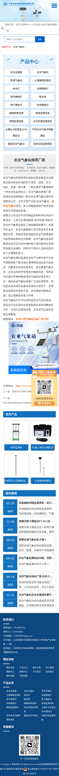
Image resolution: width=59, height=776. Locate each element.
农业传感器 (16, 72)
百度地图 (24, 676)
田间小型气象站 (17, 167)
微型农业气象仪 (16, 144)
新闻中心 (25, 24)
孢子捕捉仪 (16, 105)
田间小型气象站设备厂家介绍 (32, 319)
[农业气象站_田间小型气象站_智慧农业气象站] (18, 4)
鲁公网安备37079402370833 (40, 769)
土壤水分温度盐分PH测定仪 (16, 132)
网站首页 (10, 667)
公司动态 (35, 24)
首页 (18, 24)
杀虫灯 (16, 88)
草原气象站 (16, 80)
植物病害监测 (16, 113)
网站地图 (10, 676)
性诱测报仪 (43, 105)
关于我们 (37, 671)
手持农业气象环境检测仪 (42, 132)
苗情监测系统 (16, 121)
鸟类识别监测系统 (42, 144)
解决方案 (37, 667)
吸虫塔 (42, 96)
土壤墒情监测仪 (42, 80)
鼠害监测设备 (43, 113)
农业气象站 (18, 47)
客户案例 (50, 667)
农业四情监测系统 (42, 121)
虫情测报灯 (43, 88)
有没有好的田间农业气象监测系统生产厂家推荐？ (27, 403)
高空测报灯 (16, 96)
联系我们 (50, 671)
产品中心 (24, 667)
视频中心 (10, 671)
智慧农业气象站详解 (22, 391)
